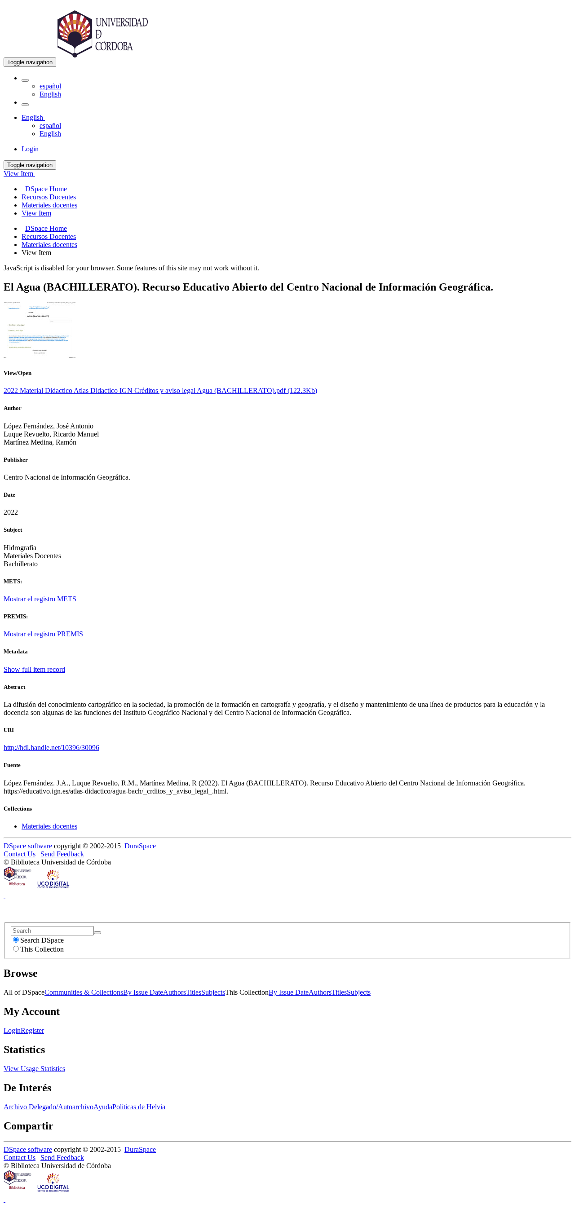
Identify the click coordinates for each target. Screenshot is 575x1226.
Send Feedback (62, 854)
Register (32, 1030)
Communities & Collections (83, 992)
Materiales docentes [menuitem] (49, 205)
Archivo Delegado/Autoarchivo (48, 1107)
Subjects (213, 992)
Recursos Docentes (49, 236)
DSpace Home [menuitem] (44, 189)
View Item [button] (19, 173)
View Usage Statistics (34, 1068)
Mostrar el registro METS (40, 599)
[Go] (97, 932)
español (50, 86)
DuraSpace (140, 846)
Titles (193, 992)
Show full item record (34, 669)
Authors (174, 992)
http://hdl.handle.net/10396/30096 (51, 747)
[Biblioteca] (18, 887)
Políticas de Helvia (138, 1107)
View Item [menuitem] (36, 213)
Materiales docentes (49, 244)
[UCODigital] (54, 887)
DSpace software (28, 846)
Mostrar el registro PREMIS (43, 634)
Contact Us (19, 854)
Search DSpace (42, 940)
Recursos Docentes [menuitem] (49, 197)
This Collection (42, 949)
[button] (25, 80)
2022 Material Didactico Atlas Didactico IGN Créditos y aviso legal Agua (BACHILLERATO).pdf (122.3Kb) (160, 390)
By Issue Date (143, 992)
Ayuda (102, 1107)
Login (12, 1030)
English (50, 94)
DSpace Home (46, 228)
